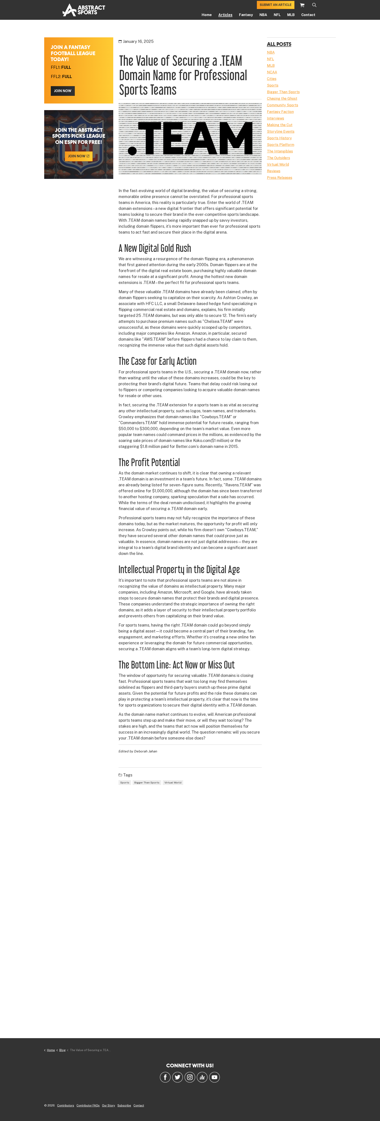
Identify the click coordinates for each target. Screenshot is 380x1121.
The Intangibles (280, 151)
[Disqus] (190, 853)
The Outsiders (278, 158)
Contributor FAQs (88, 1105)
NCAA (272, 72)
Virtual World (172, 782)
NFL (277, 15)
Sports (124, 782)
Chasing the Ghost (282, 98)
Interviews (275, 118)
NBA (263, 15)
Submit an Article (276, 5)
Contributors (65, 1105)
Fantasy (246, 15)
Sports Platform (280, 145)
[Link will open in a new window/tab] (165, 1077)
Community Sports (282, 105)
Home (207, 15)
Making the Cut (279, 125)
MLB (291, 15)
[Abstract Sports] (83, 9)
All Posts (279, 44)
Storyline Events (280, 131)
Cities (271, 79)
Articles (225, 15)
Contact (308, 15)
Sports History (279, 138)
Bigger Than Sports (146, 782)
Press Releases (279, 178)
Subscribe (124, 1105)
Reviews (273, 171)
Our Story (108, 1105)
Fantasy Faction (280, 112)
